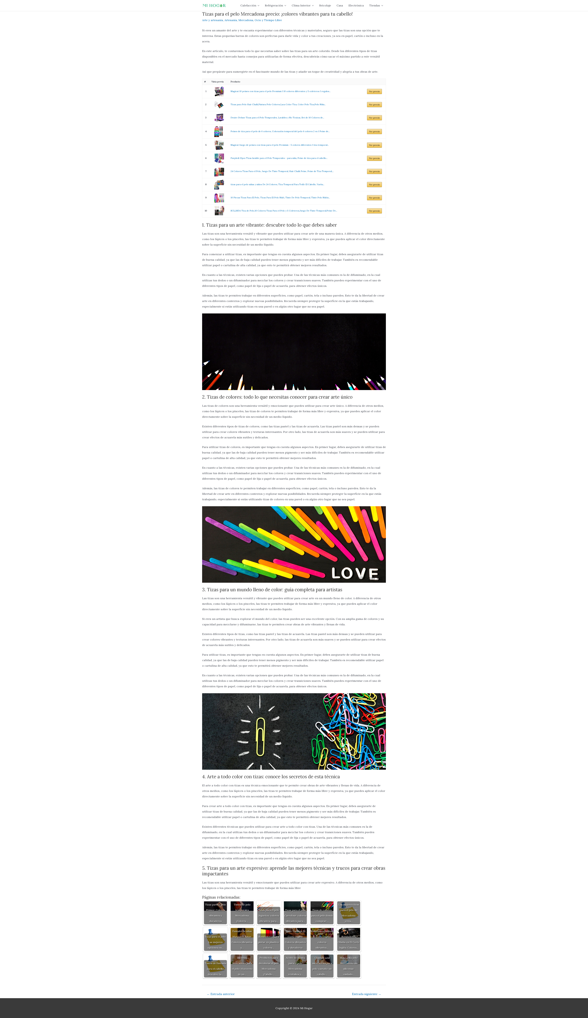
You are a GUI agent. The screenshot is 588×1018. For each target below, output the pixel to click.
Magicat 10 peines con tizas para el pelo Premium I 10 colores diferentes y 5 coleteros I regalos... (281, 91)
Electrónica (356, 5)
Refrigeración (274, 5)
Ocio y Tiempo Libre (268, 20)
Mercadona (245, 20)
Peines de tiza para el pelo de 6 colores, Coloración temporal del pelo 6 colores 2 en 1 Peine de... (280, 131)
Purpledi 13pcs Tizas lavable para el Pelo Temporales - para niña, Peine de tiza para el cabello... (279, 158)
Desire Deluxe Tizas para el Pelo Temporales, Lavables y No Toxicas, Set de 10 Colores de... (277, 117)
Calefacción (248, 5)
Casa (340, 5)
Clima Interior (301, 5)
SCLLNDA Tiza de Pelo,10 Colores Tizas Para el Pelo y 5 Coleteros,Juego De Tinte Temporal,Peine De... (284, 210)
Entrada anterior (221, 994)
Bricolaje (325, 5)
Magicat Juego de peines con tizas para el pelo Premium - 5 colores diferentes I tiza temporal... (280, 145)
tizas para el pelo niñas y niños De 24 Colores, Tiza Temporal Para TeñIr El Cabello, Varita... (277, 184)
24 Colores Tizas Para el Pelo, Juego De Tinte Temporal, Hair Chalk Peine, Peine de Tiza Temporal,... (282, 171)
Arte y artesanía (212, 20)
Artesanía (230, 20)
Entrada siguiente (366, 994)
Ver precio (374, 91)
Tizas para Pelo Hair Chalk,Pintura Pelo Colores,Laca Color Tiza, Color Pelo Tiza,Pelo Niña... (278, 104)
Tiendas (374, 5)
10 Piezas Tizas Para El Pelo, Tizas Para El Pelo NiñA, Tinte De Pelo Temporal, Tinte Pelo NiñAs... (280, 197)
